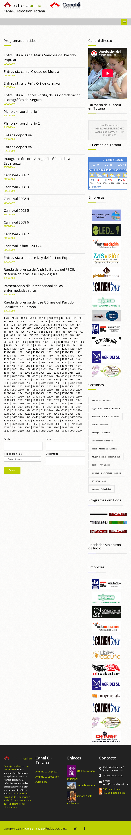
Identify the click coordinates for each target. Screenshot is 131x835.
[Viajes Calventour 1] (106, 640)
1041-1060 (63, 342)
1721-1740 (76, 362)
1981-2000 (24, 372)
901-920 (50, 338)
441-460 (15, 328)
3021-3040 (61, 403)
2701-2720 (68, 393)
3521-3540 (24, 420)
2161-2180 (76, 376)
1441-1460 (32, 355)
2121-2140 (47, 376)
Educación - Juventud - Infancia (106, 473)
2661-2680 (39, 393)
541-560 (73, 328)
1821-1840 (68, 365)
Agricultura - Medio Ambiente (106, 408)
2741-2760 (18, 396)
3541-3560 (39, 420)
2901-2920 (53, 400)
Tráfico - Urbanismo (101, 464)
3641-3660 (32, 424)
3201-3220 (32, 410)
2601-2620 (76, 389)
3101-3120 (39, 406)
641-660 (55, 331)
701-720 (10, 335)
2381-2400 (76, 383)
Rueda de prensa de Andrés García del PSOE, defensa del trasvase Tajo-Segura (39, 271)
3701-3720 (76, 424)
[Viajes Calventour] (106, 286)
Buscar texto (52, 453)
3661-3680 (47, 424)
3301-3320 (24, 413)
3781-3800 (53, 427)
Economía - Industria (101, 400)
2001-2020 (39, 372)
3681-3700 (61, 424)
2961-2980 (18, 403)
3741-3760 (24, 427)
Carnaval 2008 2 (16, 175)
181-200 (20, 321)
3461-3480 (61, 417)
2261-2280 (68, 379)
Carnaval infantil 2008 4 (22, 246)
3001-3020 (47, 403)
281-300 (78, 321)
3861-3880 (32, 430)
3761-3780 (39, 427)
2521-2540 (18, 389)
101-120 (53, 318)
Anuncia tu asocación (47, 776)
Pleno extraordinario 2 (22, 123)
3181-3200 (18, 410)
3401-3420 (18, 417)
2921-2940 (68, 400)
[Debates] (118, 531)
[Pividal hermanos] (106, 272)
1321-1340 (24, 352)
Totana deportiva (18, 135)
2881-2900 (39, 400)
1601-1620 (68, 359)
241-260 (55, 321)
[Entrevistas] (98, 522)
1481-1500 (61, 355)
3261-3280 (76, 410)
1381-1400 (68, 352)
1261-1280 (61, 348)
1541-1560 (24, 359)
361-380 (45, 324)
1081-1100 (12, 345)
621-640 (43, 331)
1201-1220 (18, 348)
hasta (48, 439)
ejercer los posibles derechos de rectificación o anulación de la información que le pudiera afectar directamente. (17, 800)
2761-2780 (32, 396)
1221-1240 (32, 348)
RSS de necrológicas (113, 792)
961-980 (8, 342)
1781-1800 (39, 365)
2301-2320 (18, 383)
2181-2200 (10, 379)
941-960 (73, 338)
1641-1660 (18, 362)
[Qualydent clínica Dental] (106, 612)
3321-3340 (39, 413)
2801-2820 (61, 396)
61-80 (33, 318)
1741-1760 (10, 365)
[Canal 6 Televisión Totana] (23, 5)
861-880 (26, 338)
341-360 (33, 324)
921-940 (62, 338)
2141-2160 (61, 376)
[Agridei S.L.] (106, 356)
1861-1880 (18, 369)
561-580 (8, 331)
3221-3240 (47, 410)
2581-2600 (61, 389)
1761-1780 (24, 365)
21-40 (14, 318)
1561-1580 (39, 359)
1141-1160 (55, 345)
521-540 (62, 328)
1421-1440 (18, 355)
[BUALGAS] (106, 315)
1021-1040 (49, 342)
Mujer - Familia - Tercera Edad (106, 456)
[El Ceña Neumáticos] (106, 736)
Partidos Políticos (100, 424)
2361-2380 (61, 383)
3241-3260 (61, 410)
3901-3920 (61, 430)
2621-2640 (10, 393)
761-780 (45, 335)
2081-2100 (18, 376)
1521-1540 (10, 359)
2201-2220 (24, 379)
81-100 (42, 318)
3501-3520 (10, 420)
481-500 (38, 328)
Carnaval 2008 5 (16, 210)
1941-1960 (76, 369)
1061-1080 (78, 342)
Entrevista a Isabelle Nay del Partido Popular (39, 257)
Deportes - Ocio (99, 481)
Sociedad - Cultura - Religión (105, 416)
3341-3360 (53, 413)
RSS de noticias (111, 789)
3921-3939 (76, 430)
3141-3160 (68, 406)
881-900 (38, 338)
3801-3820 (68, 427)
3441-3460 (47, 417)
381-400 (57, 324)
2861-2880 (24, 400)
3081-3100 (24, 406)
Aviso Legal (41, 781)
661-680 (67, 331)
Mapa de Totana (85, 785)
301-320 (10, 324)
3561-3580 (53, 420)
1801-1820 (53, 365)
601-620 (31, 331)
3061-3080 (10, 406)
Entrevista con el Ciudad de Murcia (31, 71)
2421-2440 (24, 386)
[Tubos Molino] (106, 301)
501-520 (50, 328)
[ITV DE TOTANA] (106, 329)
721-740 (22, 335)
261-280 (67, 321)
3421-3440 (32, 417)
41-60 (23, 318)
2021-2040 (53, 372)
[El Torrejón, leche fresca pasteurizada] (106, 342)
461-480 (26, 328)
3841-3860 (18, 430)
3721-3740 (10, 427)
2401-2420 (10, 386)
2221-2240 (39, 379)
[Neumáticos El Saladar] (106, 669)
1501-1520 (76, 355)
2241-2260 (53, 379)
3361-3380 (68, 413)
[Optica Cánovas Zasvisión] (106, 258)
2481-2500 (68, 386)
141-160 (77, 318)
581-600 (20, 331)
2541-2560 (32, 389)
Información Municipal (102, 440)
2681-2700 (53, 393)
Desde (7, 439)
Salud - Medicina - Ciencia (104, 448)
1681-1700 (47, 362)
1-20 (6, 318)
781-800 (57, 335)
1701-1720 (61, 362)
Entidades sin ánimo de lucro (104, 546)
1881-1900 (32, 369)
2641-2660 (24, 393)
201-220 (31, 321)
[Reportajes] (118, 514)
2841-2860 (10, 400)
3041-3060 (76, 403)
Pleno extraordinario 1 (22, 111)
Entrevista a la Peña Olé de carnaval (32, 83)
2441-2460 (39, 386)
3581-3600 (68, 420)
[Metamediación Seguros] (106, 243)
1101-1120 (26, 345)
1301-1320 (10, 352)
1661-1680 (32, 362)
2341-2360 (47, 383)
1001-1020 (34, 342)
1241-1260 (47, 348)
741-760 (33, 335)
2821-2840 (76, 396)
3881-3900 (47, 430)
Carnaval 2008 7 (16, 234)
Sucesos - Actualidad (101, 489)
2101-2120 (32, 376)
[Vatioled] (106, 229)
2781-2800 (47, 396)
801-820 (69, 335)
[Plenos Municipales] (98, 531)
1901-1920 (47, 369)
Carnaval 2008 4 (16, 198)
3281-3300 (10, 413)
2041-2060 (68, 372)
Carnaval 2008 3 (16, 187)
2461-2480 (53, 386)
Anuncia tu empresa (46, 771)
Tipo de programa (13, 453)
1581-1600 (53, 359)
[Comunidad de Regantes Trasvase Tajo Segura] (106, 215)
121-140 (65, 318)
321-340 (22, 324)
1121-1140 (41, 345)
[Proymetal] (106, 695)
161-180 (8, 321)
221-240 (43, 321)
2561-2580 (47, 389)
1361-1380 (53, 352)
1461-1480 (47, 355)
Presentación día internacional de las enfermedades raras (33, 288)
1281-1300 (76, 348)
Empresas (96, 197)
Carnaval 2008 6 (16, 222)
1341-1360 (39, 352)
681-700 (78, 331)
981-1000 (21, 342)
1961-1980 (10, 372)
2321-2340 (32, 383)
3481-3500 (76, 417)
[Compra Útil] (98, 514)
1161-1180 (70, 345)
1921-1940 (61, 369)
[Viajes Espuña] (106, 655)
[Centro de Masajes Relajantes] (106, 371)
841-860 (15, 338)
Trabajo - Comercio (101, 432)
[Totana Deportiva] (118, 522)
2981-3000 (32, 403)
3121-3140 (53, 406)
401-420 (69, 324)
